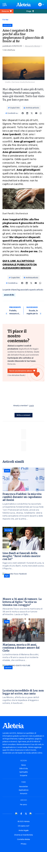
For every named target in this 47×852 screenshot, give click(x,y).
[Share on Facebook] (23, 113)
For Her (5, 19)
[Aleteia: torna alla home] (23, 4)
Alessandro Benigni (32, 46)
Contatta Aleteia (23, 839)
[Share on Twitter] (32, 113)
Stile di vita (23, 768)
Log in (31, 405)
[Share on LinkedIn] (27, 113)
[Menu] (8, 4)
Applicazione (23, 790)
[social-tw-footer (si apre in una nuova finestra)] (26, 813)
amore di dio (9, 295)
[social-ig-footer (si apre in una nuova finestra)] (31, 813)
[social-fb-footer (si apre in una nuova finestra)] (21, 813)
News (23, 765)
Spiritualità (23, 772)
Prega (28, 11)
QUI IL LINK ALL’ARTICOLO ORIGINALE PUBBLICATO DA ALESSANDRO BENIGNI (20, 264)
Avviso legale (24, 830)
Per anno (23, 804)
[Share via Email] (36, 113)
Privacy (23, 844)
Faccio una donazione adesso (20, 371)
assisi (7, 471)
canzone (8, 667)
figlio (7, 576)
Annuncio (23, 793)
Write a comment (23, 415)
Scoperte (23, 775)
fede (7, 622)
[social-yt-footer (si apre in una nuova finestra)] (16, 813)
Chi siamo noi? (23, 826)
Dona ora (5, 11)
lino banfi (8, 530)
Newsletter (23, 786)
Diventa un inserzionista (23, 835)
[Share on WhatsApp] (41, 113)
